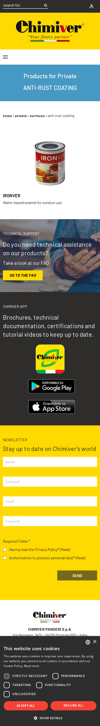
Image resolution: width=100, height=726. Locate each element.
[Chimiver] (50, 30)
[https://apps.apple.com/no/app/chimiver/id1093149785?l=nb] (51, 407)
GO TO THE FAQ (23, 275)
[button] (50, 718)
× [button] (94, 642)
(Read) (65, 549)
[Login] (91, 6)
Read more (32, 666)
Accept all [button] (26, 706)
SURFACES (37, 116)
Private (21, 116)
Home (7, 116)
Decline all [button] (73, 705)
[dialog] (50, 681)
